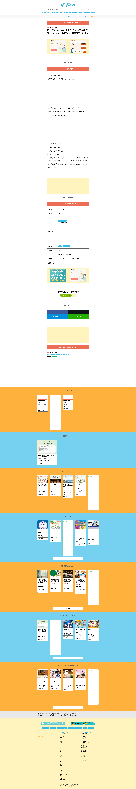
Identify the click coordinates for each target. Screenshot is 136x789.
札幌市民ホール (91, 12)
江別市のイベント (84, 747)
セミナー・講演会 (62, 733)
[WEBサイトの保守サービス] (58, 275)
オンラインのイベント (73, 785)
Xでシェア (79, 312)
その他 (61, 770)
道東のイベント (83, 756)
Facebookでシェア (57, 312)
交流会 (61, 741)
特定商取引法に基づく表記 (42, 748)
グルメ (61, 747)
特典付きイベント (48, 16)
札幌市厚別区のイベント (85, 741)
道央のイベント (83, 755)
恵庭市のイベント (84, 750)
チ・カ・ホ (85, 12)
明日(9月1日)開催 (53, 12)
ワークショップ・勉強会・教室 (65, 734)
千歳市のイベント (84, 748)
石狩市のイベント (84, 754)
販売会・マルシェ (62, 750)
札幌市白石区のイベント (85, 743)
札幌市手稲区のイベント (85, 740)
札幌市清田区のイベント (85, 742)
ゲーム (61, 769)
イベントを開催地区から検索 (85, 732)
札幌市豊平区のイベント (85, 745)
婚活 (60, 746)
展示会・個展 (62, 752)
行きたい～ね (65, 295)
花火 (60, 780)
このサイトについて (41, 734)
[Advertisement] (68, 93)
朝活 (60, 775)
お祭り (61, 764)
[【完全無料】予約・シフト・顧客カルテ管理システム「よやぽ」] (78, 46)
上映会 (61, 768)
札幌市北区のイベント (62, 220)
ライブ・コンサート (66, 246)
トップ (38, 16)
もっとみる (68, 558)
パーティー (61, 743)
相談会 (61, 755)
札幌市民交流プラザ (78, 12)
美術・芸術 (61, 756)
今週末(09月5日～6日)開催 (62, 12)
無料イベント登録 (95, 16)
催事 (60, 761)
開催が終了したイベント (41, 742)
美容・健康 (61, 740)
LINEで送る (78, 316)
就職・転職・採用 (62, 771)
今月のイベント (60, 16)
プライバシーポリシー (41, 746)
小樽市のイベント (84, 746)
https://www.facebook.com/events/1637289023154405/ (69, 258)
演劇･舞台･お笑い (62, 766)
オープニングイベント (63, 774)
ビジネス (61, 738)
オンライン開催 (83, 760)
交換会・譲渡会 (62, 779)
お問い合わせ (39, 750)
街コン (61, 762)
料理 (60, 751)
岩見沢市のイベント (84, 751)
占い (60, 748)
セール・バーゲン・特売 (64, 782)
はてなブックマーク (57, 316)
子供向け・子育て (62, 737)
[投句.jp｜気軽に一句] (58, 46)
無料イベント (62, 736)
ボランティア (62, 773)
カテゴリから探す (83, 16)
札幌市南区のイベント (84, 737)
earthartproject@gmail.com (63, 262)
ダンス (60, 246)
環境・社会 (61, 757)
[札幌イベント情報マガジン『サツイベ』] (68, 5)
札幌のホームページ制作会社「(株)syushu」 (69, 786)
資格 (60, 759)
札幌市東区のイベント (84, 736)
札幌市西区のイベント (84, 738)
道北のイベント (83, 757)
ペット (61, 777)
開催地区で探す (71, 16)
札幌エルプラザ (70, 12)
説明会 (61, 765)
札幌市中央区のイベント (85, 733)
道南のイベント (83, 759)
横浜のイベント (67, 785)
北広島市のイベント (84, 752)
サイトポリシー (40, 744)
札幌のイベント (62, 785)
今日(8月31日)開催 (45, 12)
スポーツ (61, 754)
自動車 (61, 778)
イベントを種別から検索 (63, 732)
